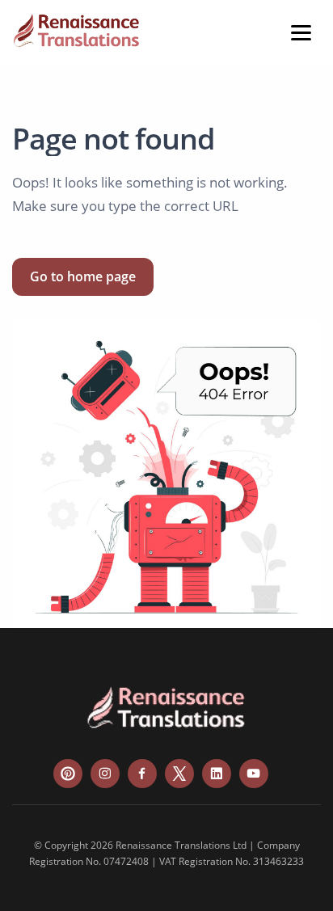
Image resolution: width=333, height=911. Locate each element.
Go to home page (83, 276)
